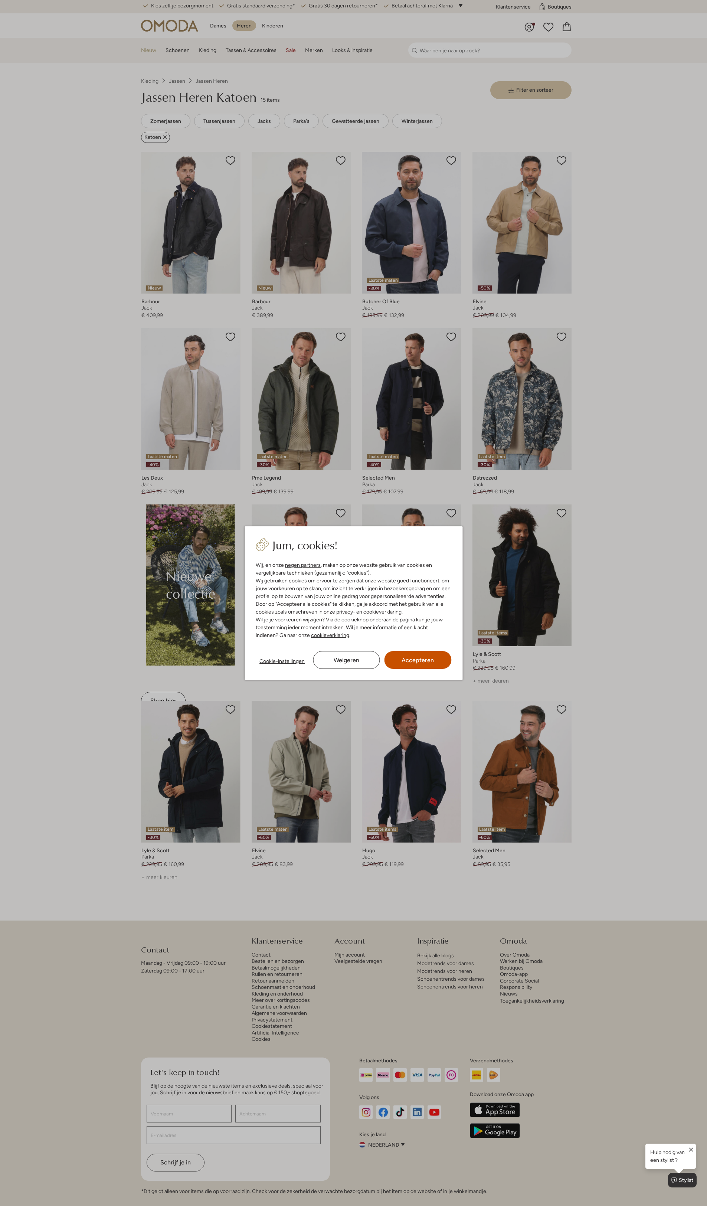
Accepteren (418, 660)
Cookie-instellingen (282, 661)
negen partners (303, 565)
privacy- (345, 612)
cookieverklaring (382, 612)
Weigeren (346, 660)
